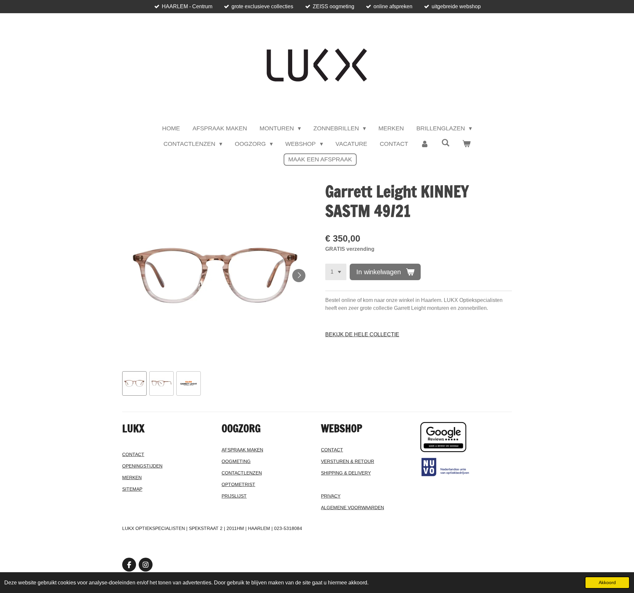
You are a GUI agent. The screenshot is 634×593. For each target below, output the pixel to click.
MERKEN (132, 477)
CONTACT (133, 454)
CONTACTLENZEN (242, 473)
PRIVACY (330, 496)
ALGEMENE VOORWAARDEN (352, 507)
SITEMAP (132, 489)
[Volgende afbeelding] (298, 275)
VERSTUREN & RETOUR (347, 461)
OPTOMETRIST (238, 484)
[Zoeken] (445, 143)
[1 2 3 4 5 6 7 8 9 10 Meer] (335, 272)
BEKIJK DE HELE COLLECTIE (362, 334)
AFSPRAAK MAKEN (242, 449)
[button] (134, 383)
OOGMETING (236, 461)
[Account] (425, 144)
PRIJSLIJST (234, 496)
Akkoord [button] (607, 582)
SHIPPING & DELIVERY (346, 473)
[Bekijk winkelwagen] (466, 144)
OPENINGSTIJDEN (142, 466)
